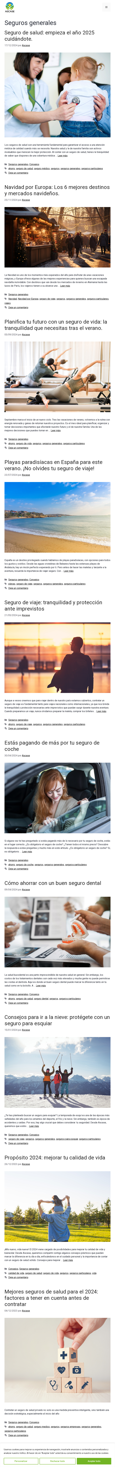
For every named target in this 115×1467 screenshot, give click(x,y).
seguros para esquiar (67, 1139)
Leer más (63, 155)
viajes (7, 303)
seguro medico (42, 1426)
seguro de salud (24, 168)
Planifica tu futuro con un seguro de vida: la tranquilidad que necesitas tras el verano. (55, 325)
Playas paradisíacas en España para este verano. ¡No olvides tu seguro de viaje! (53, 465)
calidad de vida (16, 1273)
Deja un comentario (18, 172)
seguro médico (42, 168)
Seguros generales (18, 164)
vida (94, 1273)
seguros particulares (92, 168)
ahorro (11, 168)
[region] (57, 1455)
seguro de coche (25, 864)
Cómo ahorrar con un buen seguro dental (52, 883)
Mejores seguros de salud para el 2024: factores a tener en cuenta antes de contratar (51, 1298)
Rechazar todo (57, 1461)
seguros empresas (70, 1426)
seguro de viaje (47, 298)
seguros (55, 168)
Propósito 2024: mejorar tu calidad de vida (54, 1158)
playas (11, 583)
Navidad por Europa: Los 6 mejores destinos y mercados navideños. (57, 190)
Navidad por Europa (28, 298)
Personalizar (21, 1461)
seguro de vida (24, 443)
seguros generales (70, 168)
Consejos (34, 164)
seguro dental (41, 998)
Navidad (12, 298)
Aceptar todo (94, 1461)
